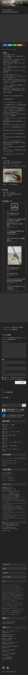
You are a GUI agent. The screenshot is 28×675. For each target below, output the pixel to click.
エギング (5, 329)
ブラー (8, 606)
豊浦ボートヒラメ (8, 610)
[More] (19, 45)
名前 (3, 359)
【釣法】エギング (15, 327)
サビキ (12, 602)
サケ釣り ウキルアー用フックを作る (9, 462)
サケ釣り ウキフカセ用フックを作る (9, 460)
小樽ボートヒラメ (4, 614)
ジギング (13, 604)
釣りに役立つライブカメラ (7, 475)
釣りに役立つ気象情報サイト (7, 473)
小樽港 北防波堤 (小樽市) (6, 608)
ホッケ (23, 598)
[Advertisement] (14, 28)
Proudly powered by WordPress (9, 671)
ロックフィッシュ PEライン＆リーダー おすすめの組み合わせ (14, 458)
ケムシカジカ (4, 606)
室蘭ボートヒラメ (4, 612)
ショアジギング (20, 602)
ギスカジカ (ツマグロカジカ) (14, 608)
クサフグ (3, 610)
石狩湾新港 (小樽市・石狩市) (16, 612)
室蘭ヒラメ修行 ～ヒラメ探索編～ (8, 424)
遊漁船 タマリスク (10, 598)
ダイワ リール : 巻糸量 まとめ (7, 477)
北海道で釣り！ (8, 2)
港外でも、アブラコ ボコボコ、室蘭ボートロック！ (12, 442)
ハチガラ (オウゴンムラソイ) (6, 602)
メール (3, 365)
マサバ (21, 596)
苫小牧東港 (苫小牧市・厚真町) (16, 610)
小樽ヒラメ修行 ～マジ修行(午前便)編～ (9, 445)
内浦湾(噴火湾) (4, 598)
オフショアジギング (16, 614)
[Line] (14, 45)
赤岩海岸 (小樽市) (16, 596)
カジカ (22, 604)
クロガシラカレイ (4, 600)
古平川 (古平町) (10, 614)
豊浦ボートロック (17, 604)
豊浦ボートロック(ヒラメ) (13, 606)
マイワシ (15, 602)
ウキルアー (11, 596)
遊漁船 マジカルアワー (15, 600)
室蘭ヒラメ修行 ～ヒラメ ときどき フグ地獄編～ (11, 431)
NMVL (12, 9)
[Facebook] (5, 45)
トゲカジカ (3, 604)
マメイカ (9, 329)
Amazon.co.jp (9, 222)
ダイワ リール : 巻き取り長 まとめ (8, 480)
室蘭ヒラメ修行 (5, 438)
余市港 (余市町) (14, 329)
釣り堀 (15, 598)
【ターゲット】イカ (7, 327)
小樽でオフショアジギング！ (7, 428)
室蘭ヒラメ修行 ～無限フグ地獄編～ (9, 435)
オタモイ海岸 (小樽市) (5, 596)
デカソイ (9, 600)
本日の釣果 (21, 327)
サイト (3, 371)
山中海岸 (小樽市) (19, 598)
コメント (4, 341)
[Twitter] (10, 45)
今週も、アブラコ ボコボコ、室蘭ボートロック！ (11, 449)
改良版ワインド (5, 465)
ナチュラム (15, 222)
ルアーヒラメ (22, 608)
